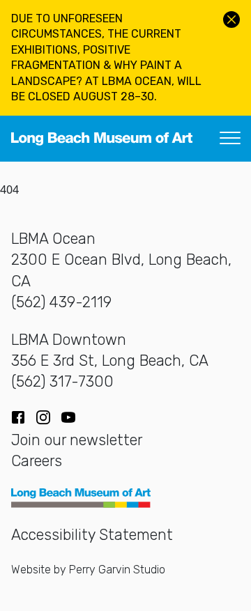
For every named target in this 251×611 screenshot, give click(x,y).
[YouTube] (68, 417)
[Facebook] (18, 417)
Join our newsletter (76, 440)
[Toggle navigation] (230, 138)
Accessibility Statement (92, 534)
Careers (36, 461)
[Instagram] (43, 417)
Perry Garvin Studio (117, 569)
